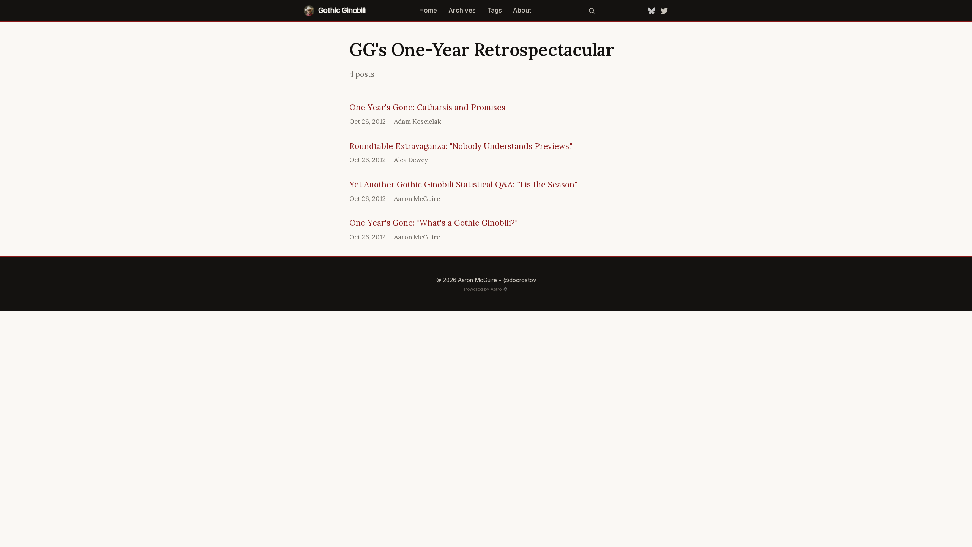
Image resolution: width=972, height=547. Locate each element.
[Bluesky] (651, 10)
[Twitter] (664, 10)
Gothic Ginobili (342, 10)
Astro (496, 289)
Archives (462, 10)
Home (428, 10)
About (522, 10)
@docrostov (519, 280)
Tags (494, 10)
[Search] (592, 11)
